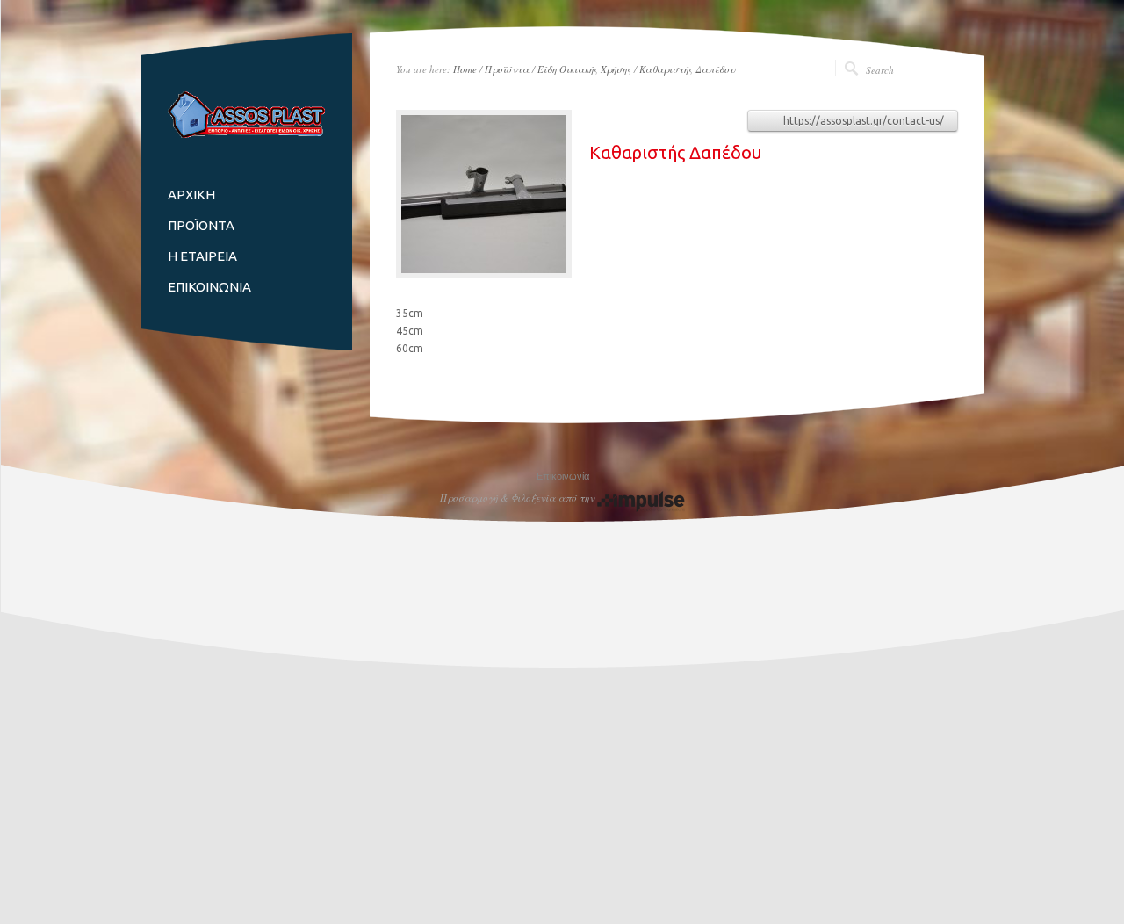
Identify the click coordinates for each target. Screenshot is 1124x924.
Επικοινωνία (563, 476)
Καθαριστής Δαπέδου (687, 69)
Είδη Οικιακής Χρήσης (584, 69)
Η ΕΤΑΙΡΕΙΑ (202, 256)
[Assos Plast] (247, 134)
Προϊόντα (507, 69)
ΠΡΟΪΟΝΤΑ (201, 225)
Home (465, 69)
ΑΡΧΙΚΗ (191, 194)
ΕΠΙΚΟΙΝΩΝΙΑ (209, 286)
